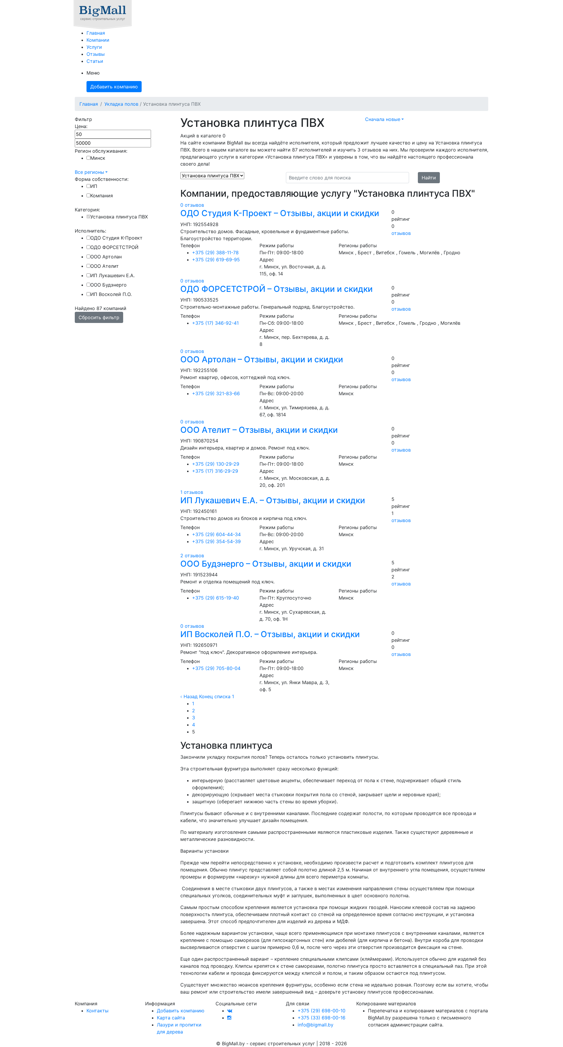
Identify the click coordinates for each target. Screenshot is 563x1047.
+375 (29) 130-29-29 (215, 464)
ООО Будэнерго (108, 285)
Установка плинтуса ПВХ (119, 217)
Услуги (94, 47)
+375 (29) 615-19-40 (215, 598)
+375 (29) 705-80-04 (216, 668)
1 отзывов (191, 492)
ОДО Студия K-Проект (116, 238)
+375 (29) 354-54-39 (216, 541)
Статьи (95, 61)
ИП (93, 186)
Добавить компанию (114, 87)
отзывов (401, 233)
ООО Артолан (106, 257)
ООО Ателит (104, 266)
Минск (97, 158)
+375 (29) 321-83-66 (216, 393)
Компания (101, 195)
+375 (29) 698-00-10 (321, 1011)
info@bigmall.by (315, 1025)
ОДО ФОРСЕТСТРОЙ (114, 247)
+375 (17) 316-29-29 (215, 471)
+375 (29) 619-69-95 (216, 259)
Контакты (97, 1011)
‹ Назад (189, 696)
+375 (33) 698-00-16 (321, 1018)
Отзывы (96, 54)
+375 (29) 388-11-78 (215, 252)
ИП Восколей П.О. (111, 294)
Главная (96, 33)
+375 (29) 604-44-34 (216, 534)
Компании (98, 40)
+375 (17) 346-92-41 (215, 323)
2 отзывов (192, 555)
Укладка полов (121, 104)
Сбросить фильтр (99, 317)
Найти (429, 178)
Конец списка (214, 696)
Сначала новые (382, 119)
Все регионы (89, 172)
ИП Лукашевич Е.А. (112, 275)
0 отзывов (192, 205)
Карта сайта (171, 1018)
